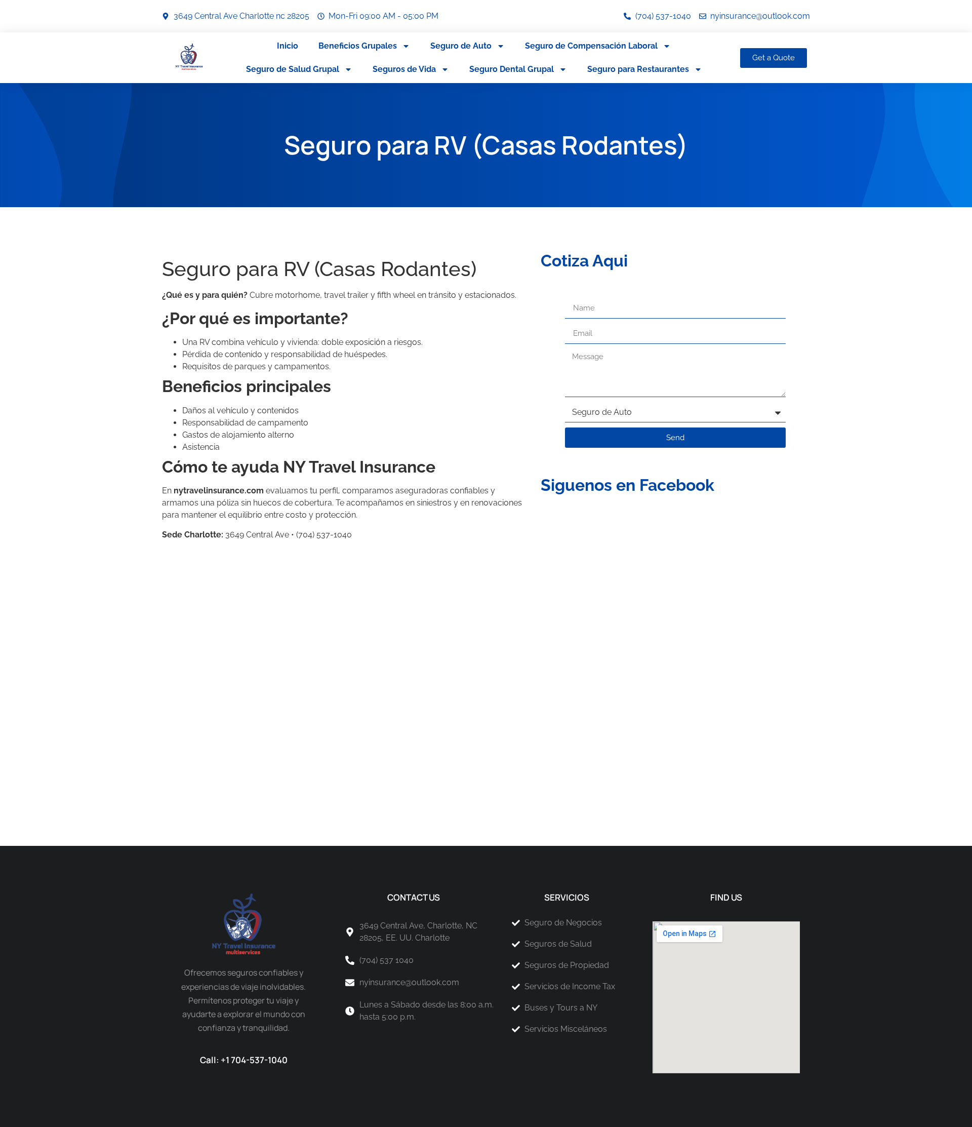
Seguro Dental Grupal (511, 69)
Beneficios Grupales (357, 46)
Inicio (287, 46)
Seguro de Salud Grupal (292, 69)
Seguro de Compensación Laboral (591, 46)
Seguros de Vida (404, 69)
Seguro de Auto (461, 46)
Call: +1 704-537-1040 (244, 1060)
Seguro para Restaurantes (638, 69)
